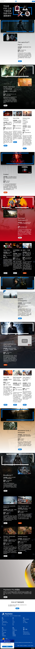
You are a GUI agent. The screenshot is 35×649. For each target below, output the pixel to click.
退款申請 (3, 634)
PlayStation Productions (5, 622)
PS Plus (13, 622)
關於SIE (3, 619)
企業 (2, 623)
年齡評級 (14, 631)
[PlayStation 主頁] (16, 1)
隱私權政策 (21, 645)
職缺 (2, 620)
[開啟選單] (1, 1)
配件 (13, 623)
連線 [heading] (23, 627)
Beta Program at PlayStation (26, 634)
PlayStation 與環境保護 (26, 619)
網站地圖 (32, 645)
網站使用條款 (25, 645)
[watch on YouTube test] (15, 40)
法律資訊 (18, 645)
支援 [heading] (2, 627)
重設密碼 (3, 633)
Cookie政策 (28, 645)
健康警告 (14, 632)
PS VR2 (13, 621)
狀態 (2, 631)
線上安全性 (24, 621)
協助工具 (24, 620)
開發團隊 (14, 633)
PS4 (13, 620)
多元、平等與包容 (25, 622)
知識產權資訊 (14, 634)
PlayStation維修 (4, 632)
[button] (10, 37)
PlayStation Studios (4, 621)
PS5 (13, 619)
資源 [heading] (13, 627)
